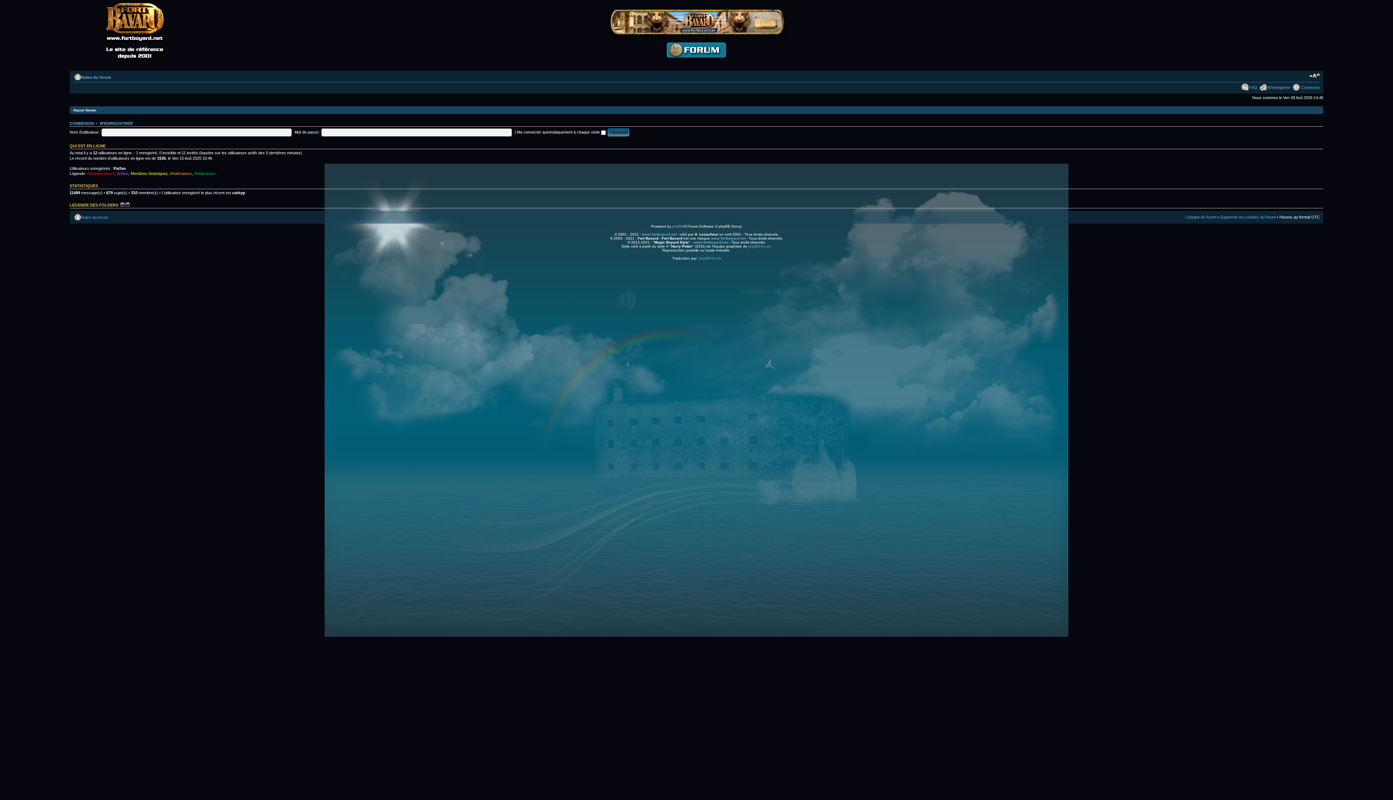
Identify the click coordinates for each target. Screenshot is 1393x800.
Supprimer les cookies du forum (1248, 217)
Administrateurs (101, 173)
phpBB (678, 226)
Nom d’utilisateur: (85, 132)
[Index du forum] (696, 64)
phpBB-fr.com (759, 246)
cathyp (238, 193)
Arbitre (122, 173)
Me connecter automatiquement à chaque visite (559, 132)
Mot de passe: (307, 132)
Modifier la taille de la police (1314, 76)
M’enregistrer (1279, 87)
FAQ (1253, 87)
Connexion (1310, 87)
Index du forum (96, 77)
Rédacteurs (204, 173)
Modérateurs (181, 173)
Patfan (120, 168)
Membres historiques (149, 173)
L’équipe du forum (1201, 217)
